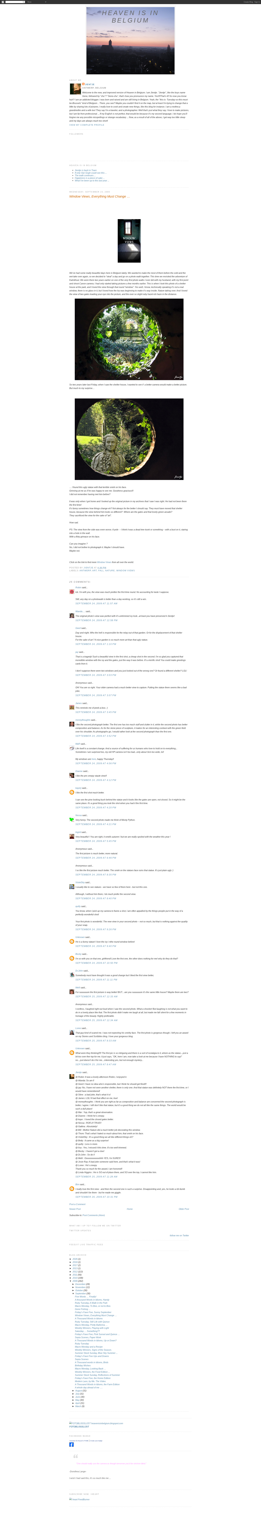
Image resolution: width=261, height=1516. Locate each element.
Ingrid (78, 832)
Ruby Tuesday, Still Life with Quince (92, 1322)
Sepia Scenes (81, 1359)
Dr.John (79, 970)
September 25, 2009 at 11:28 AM (96, 1176)
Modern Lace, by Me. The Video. (90, 1381)
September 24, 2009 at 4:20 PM (95, 807)
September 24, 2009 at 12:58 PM (96, 620)
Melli (77, 987)
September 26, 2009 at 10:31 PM (96, 1197)
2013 (75, 1268)
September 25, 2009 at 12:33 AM (96, 996)
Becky (78, 954)
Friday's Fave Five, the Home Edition (93, 1378)
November (80, 1287)
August (79, 1390)
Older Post (184, 1209)
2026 (75, 1259)
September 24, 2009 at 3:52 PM (95, 736)
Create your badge (96, 1441)
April (77, 1403)
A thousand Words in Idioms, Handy (92, 1299)
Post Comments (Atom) (94, 1215)
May (77, 1400)
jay (76, 652)
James (78, 703)
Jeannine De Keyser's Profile (78, 1441)
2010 (75, 1278)
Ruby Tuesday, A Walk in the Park (91, 1303)
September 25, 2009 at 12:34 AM (96, 1020)
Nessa (78, 815)
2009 (75, 1281)
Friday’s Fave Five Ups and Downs (92, 1356)
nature (110, 570)
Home (130, 1209)
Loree (78, 1028)
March (78, 1406)
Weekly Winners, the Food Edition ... (92, 1372)
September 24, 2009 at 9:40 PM (95, 946)
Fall (101, 570)
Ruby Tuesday (82, 1343)
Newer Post (75, 1209)
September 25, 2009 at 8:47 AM (95, 1064)
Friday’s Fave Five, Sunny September (93, 1312)
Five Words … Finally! (85, 1296)
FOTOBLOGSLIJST (79, 1426)
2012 (75, 1271)
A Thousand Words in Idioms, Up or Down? (95, 1340)
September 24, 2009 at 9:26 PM (95, 929)
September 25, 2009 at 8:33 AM (95, 1040)
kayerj (78, 788)
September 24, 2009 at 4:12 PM (95, 780)
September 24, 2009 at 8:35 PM (95, 874)
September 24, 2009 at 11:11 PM (96, 979)
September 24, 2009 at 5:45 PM (95, 841)
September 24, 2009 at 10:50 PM (96, 963)
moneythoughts (82, 720)
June (78, 1397)
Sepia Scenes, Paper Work (88, 1337)
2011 (75, 1274)
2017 (75, 1265)
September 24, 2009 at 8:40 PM (95, 898)
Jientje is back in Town (86, 170)
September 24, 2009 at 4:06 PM (95, 763)
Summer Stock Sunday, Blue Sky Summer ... (96, 1353)
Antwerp (85, 570)
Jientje (90, 84)
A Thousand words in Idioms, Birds (91, 1362)
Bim (77, 1184)
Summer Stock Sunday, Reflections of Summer (97, 1375)
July (77, 1394)
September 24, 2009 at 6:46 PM (95, 858)
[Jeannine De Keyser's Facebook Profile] (71, 1446)
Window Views (104, 562)
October (79, 1290)
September (80, 1293)
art (94, 570)
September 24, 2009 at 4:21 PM (95, 824)
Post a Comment (77, 1204)
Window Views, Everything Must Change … (96, 1315)
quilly (78, 906)
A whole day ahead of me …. (88, 1387)
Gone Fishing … (83, 1309)
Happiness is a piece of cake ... (90, 178)
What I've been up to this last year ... (92, 180)
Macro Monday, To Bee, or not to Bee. (93, 1306)
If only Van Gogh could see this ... (91, 173)
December (80, 1284)
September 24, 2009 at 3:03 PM (95, 675)
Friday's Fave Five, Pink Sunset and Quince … (97, 1334)
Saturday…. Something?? (87, 1331)
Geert (78, 628)
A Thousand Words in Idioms (89, 1318)
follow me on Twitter (179, 1235)
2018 (75, 1262)
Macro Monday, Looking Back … (90, 1368)
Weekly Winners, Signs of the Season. (93, 1350)
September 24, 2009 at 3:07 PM (95, 695)
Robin (78, 587)
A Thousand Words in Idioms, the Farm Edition (97, 1384)
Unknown (80, 937)
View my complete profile (86, 125)
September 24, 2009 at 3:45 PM (95, 712)
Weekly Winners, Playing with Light (92, 1328)
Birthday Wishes (83, 1365)
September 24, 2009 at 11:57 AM (96, 603)
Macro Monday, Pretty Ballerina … (91, 1325)
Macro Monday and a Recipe (89, 1347)
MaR (77, 744)
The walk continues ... (85, 175)
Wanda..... (80, 611)
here (94, 759)
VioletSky (80, 882)
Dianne (79, 771)
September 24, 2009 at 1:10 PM (95, 644)
